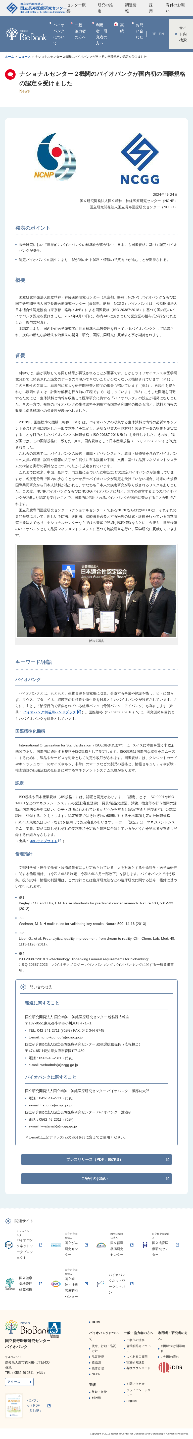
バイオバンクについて (59, 34)
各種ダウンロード (138, 1368)
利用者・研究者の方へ (101, 34)
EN (161, 34)
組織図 (96, 1362)
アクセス (13, 1382)
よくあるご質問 (137, 1356)
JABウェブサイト (44, 841)
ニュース (25, 56)
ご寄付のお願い (94, 1178)
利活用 (96, 1398)
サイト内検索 (183, 34)
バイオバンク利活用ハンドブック (49, 712)
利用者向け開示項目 (173, 1348)
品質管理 (98, 1357)
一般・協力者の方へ (80, 31)
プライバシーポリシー (138, 1392)
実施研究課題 (135, 1362)
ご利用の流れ (170, 1357)
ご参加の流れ (135, 1340)
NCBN (96, 1374)
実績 (122, 28)
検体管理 (98, 1368)
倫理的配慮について (138, 1348)
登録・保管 (99, 1392)
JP (154, 34)
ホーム (9, 56)
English (131, 1401)
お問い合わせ (139, 31)
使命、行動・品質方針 (104, 1348)
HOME (97, 1322)
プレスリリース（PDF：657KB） (94, 1159)
